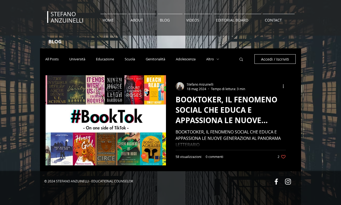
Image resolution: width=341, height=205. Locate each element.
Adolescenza (186, 59)
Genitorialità (155, 59)
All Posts (52, 59)
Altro (210, 59)
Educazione (105, 59)
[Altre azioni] (285, 86)
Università (77, 59)
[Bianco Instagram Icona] (288, 182)
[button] (241, 59)
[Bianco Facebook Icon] (276, 182)
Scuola (130, 59)
